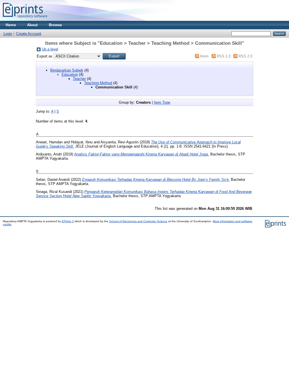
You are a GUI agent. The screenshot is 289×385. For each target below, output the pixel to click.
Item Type (162, 102)
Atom (204, 56)
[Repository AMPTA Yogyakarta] (25, 19)
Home (11, 25)
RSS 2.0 (245, 56)
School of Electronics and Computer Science (138, 221)
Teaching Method (98, 83)
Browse (55, 25)
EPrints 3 (68, 221)
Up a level (50, 49)
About (32, 25)
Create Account (28, 34)
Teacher (79, 79)
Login (7, 34)
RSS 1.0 (224, 56)
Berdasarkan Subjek (66, 70)
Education (70, 74)
